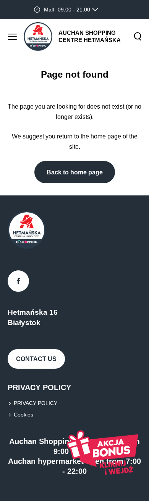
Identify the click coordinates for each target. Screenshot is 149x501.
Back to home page (75, 172)
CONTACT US (36, 359)
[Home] (38, 36)
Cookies (23, 415)
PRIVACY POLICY (35, 403)
